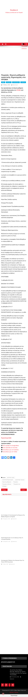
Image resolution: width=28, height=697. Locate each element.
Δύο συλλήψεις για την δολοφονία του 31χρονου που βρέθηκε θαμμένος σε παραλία (13, 515)
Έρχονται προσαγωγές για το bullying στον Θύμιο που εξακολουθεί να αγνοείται (5, 489)
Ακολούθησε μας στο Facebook (10, 449)
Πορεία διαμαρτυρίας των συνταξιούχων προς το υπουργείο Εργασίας (12, 538)
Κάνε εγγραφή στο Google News (11, 445)
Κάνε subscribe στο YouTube (10, 447)
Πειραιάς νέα (16, 484)
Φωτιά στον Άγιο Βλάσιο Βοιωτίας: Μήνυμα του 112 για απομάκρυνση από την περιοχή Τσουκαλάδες (18, 672)
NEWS (3, 82)
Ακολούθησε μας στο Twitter (10, 451)
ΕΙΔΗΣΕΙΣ (9, 82)
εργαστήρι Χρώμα (19, 479)
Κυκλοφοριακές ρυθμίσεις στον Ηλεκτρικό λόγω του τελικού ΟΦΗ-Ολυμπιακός (12, 561)
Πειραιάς (15, 482)
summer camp (10, 477)
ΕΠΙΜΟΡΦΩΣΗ (16, 82)
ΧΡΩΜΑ (18, 90)
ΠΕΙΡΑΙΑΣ (23, 82)
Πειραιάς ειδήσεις (6, 484)
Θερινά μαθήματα (6, 482)
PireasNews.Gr (14, 10)
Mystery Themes (14, 692)
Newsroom (15, 85)
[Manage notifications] (3, 694)
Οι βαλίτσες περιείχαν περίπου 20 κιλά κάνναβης (24, 489)
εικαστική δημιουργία (7, 479)
